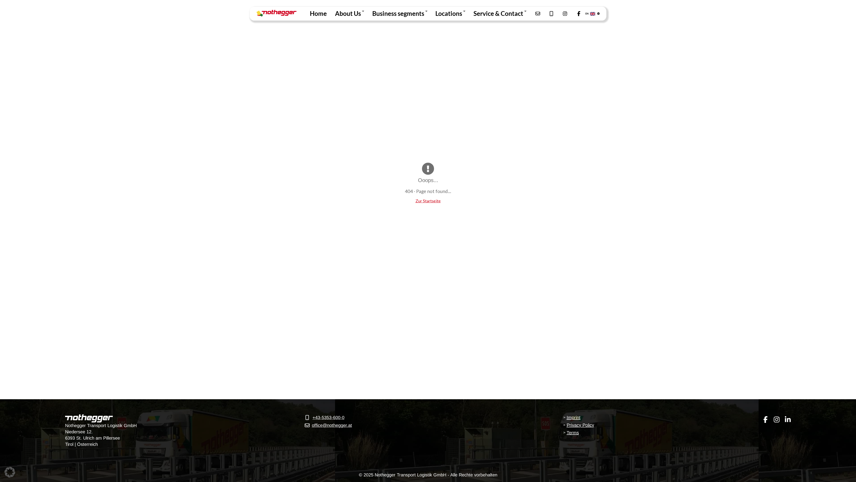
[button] (10, 472)
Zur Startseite (428, 200)
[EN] (596, 14)
